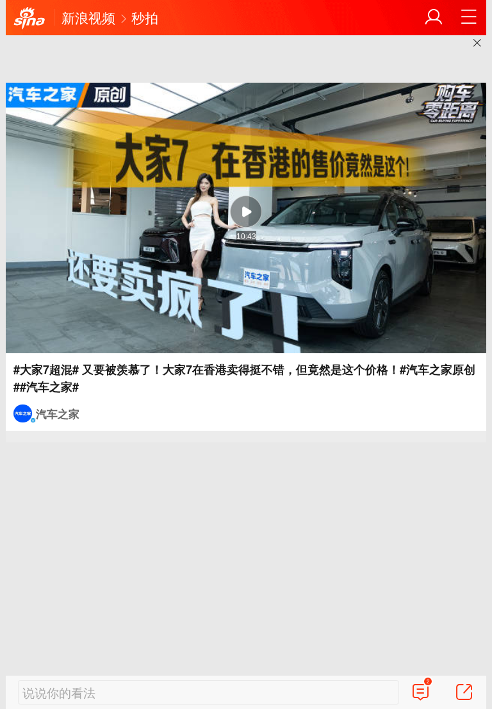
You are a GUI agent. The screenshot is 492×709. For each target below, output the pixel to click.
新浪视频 (88, 17)
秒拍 (144, 17)
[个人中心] (433, 17)
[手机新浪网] (29, 19)
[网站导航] (469, 17)
